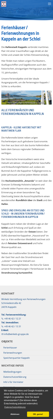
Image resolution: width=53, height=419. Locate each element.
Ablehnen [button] (14, 414)
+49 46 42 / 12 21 (12, 318)
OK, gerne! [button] (38, 414)
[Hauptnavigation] (50, 4)
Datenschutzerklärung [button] (15, 407)
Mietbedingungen (12, 371)
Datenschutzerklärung (14, 376)
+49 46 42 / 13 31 (12, 326)
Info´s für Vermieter (13, 382)
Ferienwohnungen (12, 352)
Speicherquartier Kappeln (16, 357)
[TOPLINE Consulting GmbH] (11, 4)
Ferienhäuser (10, 347)
